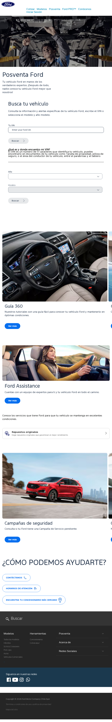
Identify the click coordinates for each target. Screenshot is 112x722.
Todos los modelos (11, 639)
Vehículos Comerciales (13, 657)
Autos (6, 653)
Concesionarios (36, 639)
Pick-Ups (7, 650)
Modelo (12, 185)
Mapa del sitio (12, 709)
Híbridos (7, 643)
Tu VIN (11, 125)
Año (10, 172)
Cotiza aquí (34, 643)
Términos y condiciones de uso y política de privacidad (28, 704)
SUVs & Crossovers (11, 646)
